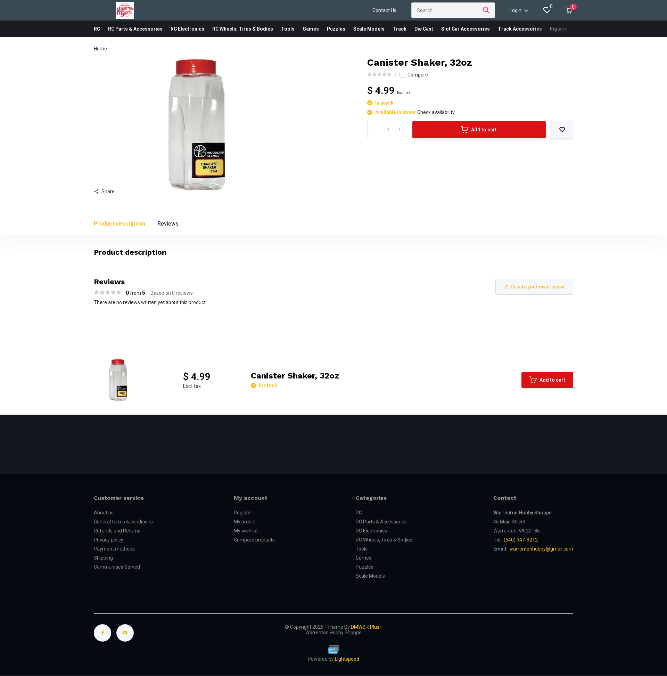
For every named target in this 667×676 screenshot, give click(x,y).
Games (311, 29)
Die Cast (423, 29)
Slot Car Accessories (465, 29)
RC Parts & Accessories (135, 29)
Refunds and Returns (117, 531)
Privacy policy (108, 540)
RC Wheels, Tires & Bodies (242, 29)
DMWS (358, 627)
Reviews (168, 223)
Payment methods (114, 549)
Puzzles (336, 29)
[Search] (486, 10)
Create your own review (537, 287)
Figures (559, 29)
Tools (288, 29)
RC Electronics (187, 29)
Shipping (103, 558)
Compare (417, 75)
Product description (119, 223)
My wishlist (246, 531)
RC (97, 29)
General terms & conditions (123, 521)
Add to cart (484, 129)
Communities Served (117, 567)
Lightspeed (347, 659)
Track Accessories (520, 29)
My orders (245, 521)
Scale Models (369, 29)
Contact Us (384, 10)
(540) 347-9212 (521, 540)
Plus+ (376, 627)
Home (100, 48)
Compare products (254, 540)
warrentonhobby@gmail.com (541, 549)
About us (104, 512)
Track (399, 29)
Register (243, 512)
